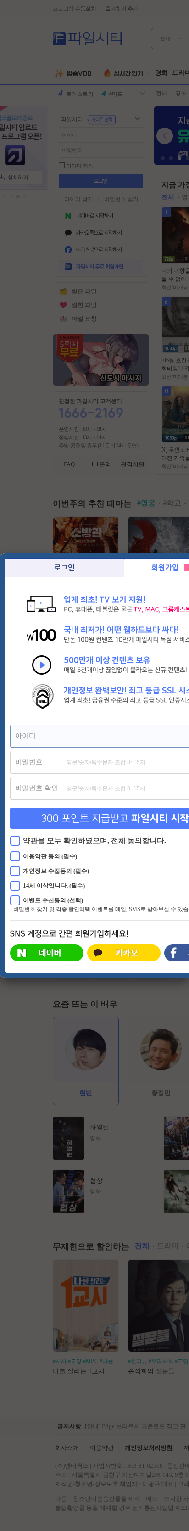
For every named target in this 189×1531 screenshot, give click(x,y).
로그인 (64, 568)
